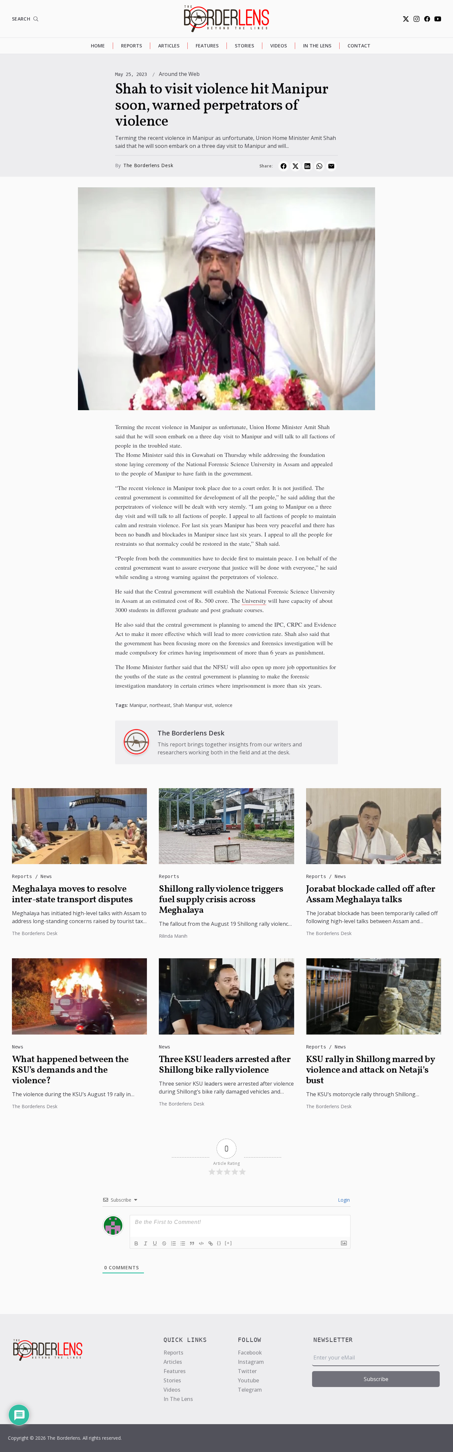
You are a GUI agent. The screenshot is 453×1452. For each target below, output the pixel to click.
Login (343, 1200)
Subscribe (376, 1379)
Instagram (251, 1361)
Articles (168, 45)
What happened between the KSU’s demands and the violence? (70, 1070)
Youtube (248, 1380)
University (254, 600)
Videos (278, 45)
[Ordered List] (173, 1243)
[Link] (210, 1243)
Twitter (247, 1371)
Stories (244, 45)
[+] (228, 1242)
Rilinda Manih (173, 936)
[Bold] (136, 1243)
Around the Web (179, 74)
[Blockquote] (192, 1243)
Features (207, 45)
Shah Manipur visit (192, 705)
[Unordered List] (182, 1243)
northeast (160, 705)
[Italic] (145, 1243)
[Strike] (164, 1243)
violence (223, 705)
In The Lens (317, 45)
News (46, 876)
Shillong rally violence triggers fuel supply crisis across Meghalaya (221, 900)
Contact (359, 45)
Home (98, 45)
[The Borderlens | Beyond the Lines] (226, 18)
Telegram (250, 1389)
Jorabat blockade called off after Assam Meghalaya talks (370, 894)
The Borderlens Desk (148, 165)
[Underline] (155, 1243)
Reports (131, 45)
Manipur (138, 705)
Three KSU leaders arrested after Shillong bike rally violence (225, 1065)
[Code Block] (201, 1243)
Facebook (250, 1352)
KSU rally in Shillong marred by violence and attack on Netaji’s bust (370, 1070)
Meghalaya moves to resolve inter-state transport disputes (72, 894)
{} (219, 1242)
